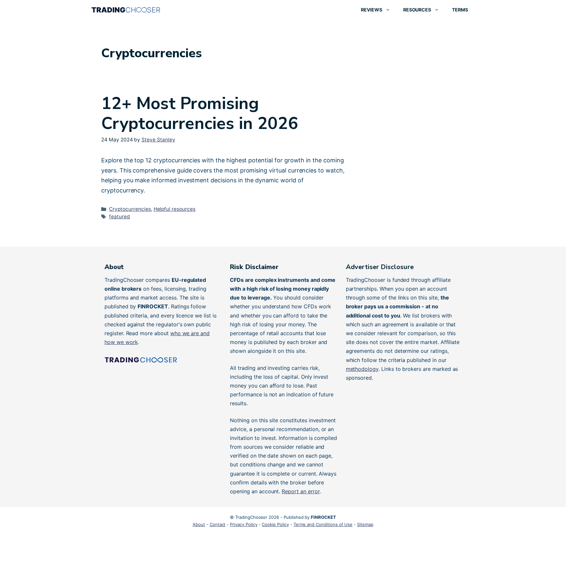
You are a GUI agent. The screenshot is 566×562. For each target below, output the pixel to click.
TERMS (460, 9)
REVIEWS (371, 9)
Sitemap (365, 524)
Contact (218, 524)
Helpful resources (175, 209)
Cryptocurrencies (130, 209)
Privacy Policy (243, 524)
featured (119, 216)
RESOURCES (417, 9)
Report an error (300, 491)
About (199, 524)
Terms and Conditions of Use (323, 524)
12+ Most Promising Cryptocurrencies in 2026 (199, 113)
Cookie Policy (275, 524)
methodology (362, 369)
